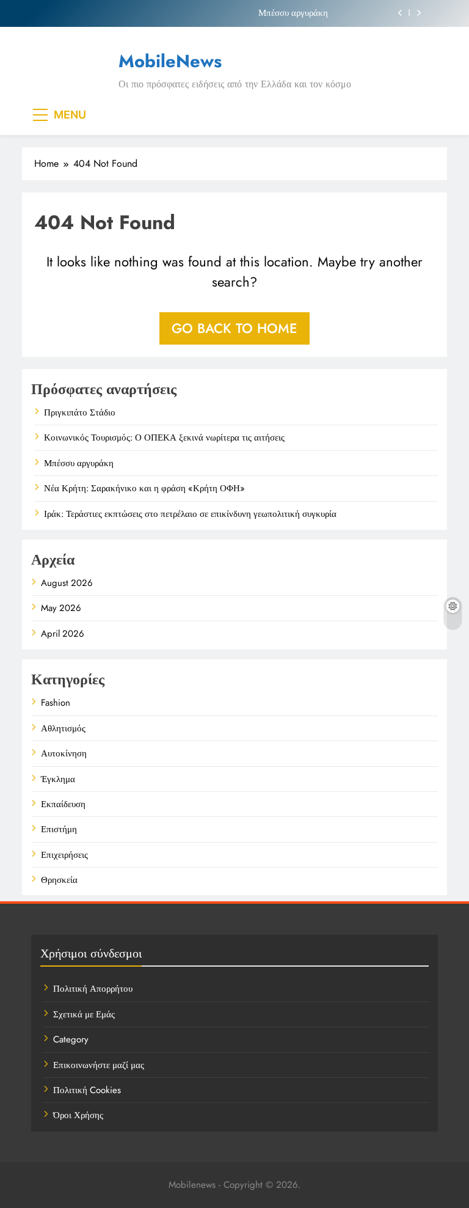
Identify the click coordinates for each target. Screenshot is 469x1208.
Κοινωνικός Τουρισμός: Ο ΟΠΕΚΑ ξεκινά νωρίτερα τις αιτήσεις (164, 437)
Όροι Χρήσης (78, 1115)
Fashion (55, 702)
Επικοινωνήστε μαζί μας (98, 1065)
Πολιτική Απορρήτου (93, 988)
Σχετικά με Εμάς (84, 1014)
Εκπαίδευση (63, 804)
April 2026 (62, 633)
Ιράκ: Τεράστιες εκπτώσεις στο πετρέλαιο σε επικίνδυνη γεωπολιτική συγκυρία (190, 514)
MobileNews (170, 61)
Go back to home (234, 328)
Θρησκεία (59, 880)
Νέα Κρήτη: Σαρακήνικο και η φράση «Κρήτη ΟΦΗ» (144, 488)
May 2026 (61, 608)
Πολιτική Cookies (87, 1090)
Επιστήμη (59, 829)
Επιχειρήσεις (64, 855)
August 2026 (67, 583)
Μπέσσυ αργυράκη (293, 13)
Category (71, 1039)
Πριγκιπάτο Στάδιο (79, 412)
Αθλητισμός (63, 728)
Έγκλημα (58, 779)
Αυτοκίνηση (64, 753)
